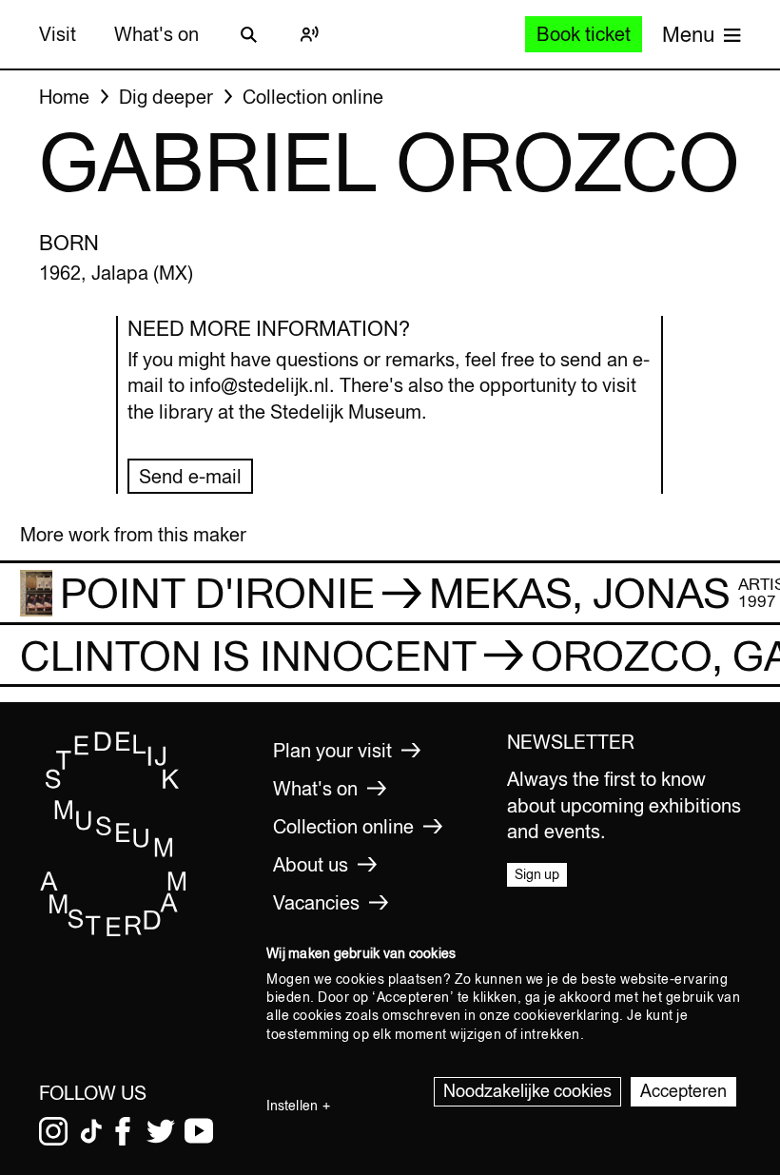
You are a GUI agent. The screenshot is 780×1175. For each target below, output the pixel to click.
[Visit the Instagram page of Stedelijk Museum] (53, 1131)
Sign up (537, 874)
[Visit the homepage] (113, 932)
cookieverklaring (566, 1015)
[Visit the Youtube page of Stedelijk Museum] (199, 1131)
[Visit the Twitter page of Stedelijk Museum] (160, 1131)
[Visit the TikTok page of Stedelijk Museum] (91, 1131)
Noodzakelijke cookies (527, 1091)
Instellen (292, 1105)
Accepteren (683, 1091)
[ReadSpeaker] (309, 34)
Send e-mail (190, 476)
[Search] (248, 34)
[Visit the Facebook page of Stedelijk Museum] (122, 1131)
